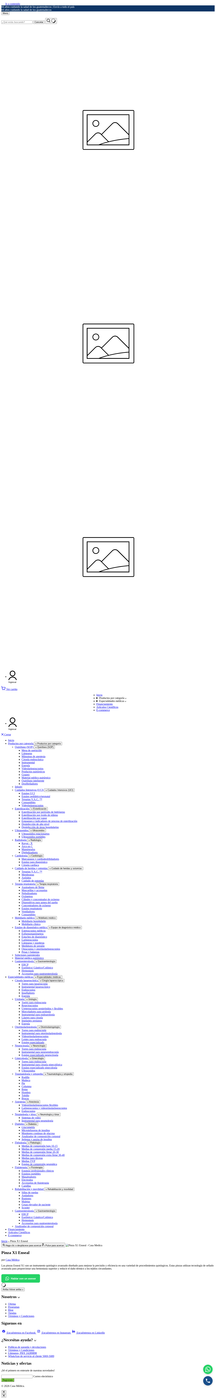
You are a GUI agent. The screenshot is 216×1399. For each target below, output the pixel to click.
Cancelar (39, 22)
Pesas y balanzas (30, 952)
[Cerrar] (3, 1392)
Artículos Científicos (107, 707)
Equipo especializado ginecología (39, 1067)
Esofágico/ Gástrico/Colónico (37, 967)
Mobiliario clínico (31, 924)
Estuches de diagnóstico (34, 936)
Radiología (21, 840)
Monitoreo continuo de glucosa (38, 1133)
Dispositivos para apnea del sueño (40, 902)
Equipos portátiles (31, 1173)
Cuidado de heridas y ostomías (31, 868)
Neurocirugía (22, 1045)
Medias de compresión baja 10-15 (40, 1146)
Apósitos (26, 877)
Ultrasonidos (22, 830)
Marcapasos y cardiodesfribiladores (40, 859)
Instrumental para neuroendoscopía (40, 1052)
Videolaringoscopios (32, 768)
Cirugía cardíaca (30, 865)
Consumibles (28, 802)
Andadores (27, 1195)
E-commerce (103, 710)
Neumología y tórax (26, 1114)
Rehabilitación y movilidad (29, 1189)
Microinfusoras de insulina (36, 1130)
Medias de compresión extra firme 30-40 (43, 1155)
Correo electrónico (43, 1376)
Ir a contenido (12, 3)
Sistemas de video (31, 1117)
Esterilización (22, 808)
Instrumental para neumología (37, 1120)
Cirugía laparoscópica (27, 980)
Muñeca (26, 1080)
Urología (20, 999)
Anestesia (20, 1101)
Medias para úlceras (32, 1158)
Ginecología (22, 1058)
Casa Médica (12, 1259)
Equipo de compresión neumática (39, 1164)
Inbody (18, 786)
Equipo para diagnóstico (34, 862)
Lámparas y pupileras (33, 942)
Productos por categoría (112, 698)
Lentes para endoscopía (34, 1039)
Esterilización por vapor (34, 818)
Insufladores (28, 992)
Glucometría (28, 1127)
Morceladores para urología (36, 1011)
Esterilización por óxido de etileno (40, 815)
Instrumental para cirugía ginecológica (42, 1064)
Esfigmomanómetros (33, 933)
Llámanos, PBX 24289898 (22, 1353)
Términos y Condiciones (21, 1316)
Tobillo (25, 1095)
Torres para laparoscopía (35, 983)
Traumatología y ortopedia (29, 1073)
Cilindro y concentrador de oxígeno (40, 899)
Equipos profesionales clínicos (38, 1170)
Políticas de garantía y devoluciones (27, 1347)
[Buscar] (51, 21)
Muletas (26, 1201)
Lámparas (27, 753)
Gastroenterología (24, 961)
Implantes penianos (32, 1020)
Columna (26, 1086)
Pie (23, 1083)
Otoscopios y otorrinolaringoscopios (41, 948)
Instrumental (28, 762)
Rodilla (25, 1077)
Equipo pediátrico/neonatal (36, 796)
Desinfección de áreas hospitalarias (40, 827)
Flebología (21, 1142)
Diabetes (20, 1123)
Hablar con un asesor (23, 1278)
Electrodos (27, 1179)
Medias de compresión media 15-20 (41, 1149)
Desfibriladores (30, 783)
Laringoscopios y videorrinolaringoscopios (44, 1108)
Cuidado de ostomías (33, 880)
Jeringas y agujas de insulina (37, 1139)
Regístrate (8, 1380)
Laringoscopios (30, 939)
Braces (25, 1098)
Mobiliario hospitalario (34, 921)
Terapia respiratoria (25, 883)
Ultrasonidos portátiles (33, 836)
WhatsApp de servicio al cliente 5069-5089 (31, 1356)
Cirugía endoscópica (32, 759)
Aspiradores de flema (33, 887)
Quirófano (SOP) (24, 747)
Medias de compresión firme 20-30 (40, 1152)
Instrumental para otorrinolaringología (42, 1033)
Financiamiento (104, 704)
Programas (13, 1307)
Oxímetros (27, 896)
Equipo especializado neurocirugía (40, 1055)
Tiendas (12, 1313)
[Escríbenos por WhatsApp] (208, 1369)
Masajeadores (29, 1176)
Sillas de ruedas (30, 1192)
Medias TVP (28, 1161)
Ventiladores (28, 911)
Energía (26, 765)
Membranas (28, 874)
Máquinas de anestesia (33, 756)
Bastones (26, 1198)
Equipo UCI (28, 793)
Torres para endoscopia (34, 1002)
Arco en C (27, 846)
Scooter (26, 1207)
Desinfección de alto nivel (35, 824)
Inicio (99, 695)
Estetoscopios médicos (34, 930)
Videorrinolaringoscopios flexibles (40, 1105)
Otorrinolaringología (26, 1026)
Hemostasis (28, 970)
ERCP (25, 964)
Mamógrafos (28, 849)
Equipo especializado (33, 1042)
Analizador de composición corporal (41, 1136)
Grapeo (26, 774)
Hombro (26, 1092)
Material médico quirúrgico (36, 777)
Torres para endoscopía (34, 1030)
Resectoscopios (30, 1005)
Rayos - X (27, 843)
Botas (25, 1089)
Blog (10, 1310)
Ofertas (12, 1303)
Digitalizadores (30, 852)
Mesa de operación (32, 750)
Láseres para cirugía (32, 1017)
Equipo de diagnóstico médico (31, 927)
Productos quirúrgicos (33, 771)
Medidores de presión (33, 945)
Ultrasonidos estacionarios (35, 833)
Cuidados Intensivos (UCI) (29, 790)
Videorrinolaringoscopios (35, 1036)
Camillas (26, 1185)
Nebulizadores (29, 893)
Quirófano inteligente (33, 780)
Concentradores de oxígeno (36, 905)
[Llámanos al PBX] (208, 1381)
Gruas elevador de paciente (36, 1204)
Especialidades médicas (112, 701)
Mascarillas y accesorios (34, 890)
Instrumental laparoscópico (36, 986)
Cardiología (21, 855)
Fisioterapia (21, 1167)
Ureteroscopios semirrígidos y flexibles (42, 1008)
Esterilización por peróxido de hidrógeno (43, 812)
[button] (12, 676)
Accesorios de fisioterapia (35, 1182)
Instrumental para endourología (38, 1014)
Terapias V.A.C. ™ (32, 799)
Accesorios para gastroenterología (40, 973)
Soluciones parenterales (27, 955)
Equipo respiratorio (32, 908)
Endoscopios (28, 989)
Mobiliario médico (25, 917)
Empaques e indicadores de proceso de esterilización (49, 821)
